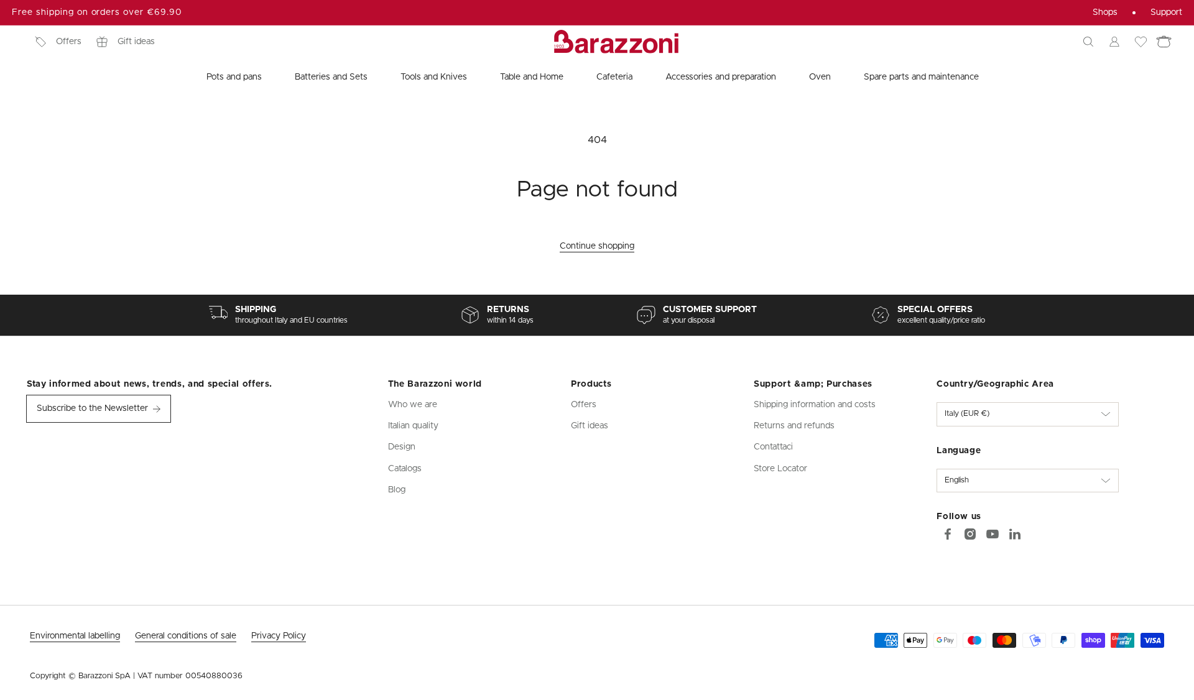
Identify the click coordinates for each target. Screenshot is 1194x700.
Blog (396, 490)
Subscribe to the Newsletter (92, 408)
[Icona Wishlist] (1140, 41)
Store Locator (780, 468)
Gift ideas (136, 41)
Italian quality (413, 425)
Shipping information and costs (815, 404)
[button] (1088, 41)
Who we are (412, 404)
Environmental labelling (75, 636)
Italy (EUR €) (967, 414)
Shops (1105, 12)
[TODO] (1015, 534)
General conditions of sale (185, 636)
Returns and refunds (794, 425)
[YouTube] (992, 534)
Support (1166, 12)
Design (401, 447)
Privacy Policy (278, 636)
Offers (68, 41)
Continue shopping (597, 246)
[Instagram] (970, 534)
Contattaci (773, 447)
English (957, 480)
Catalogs (405, 468)
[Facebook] (948, 534)
